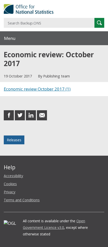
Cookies (10, 183)
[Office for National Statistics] (54, 9)
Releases (14, 140)
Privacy (9, 191)
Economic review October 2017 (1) (37, 89)
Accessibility (13, 175)
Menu (10, 38)
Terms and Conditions (22, 200)
